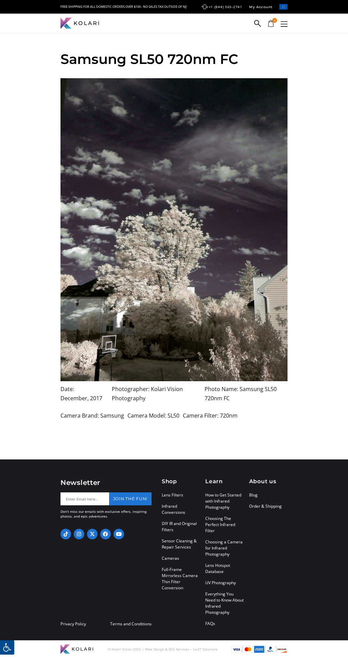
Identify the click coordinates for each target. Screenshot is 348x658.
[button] (284, 24)
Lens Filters (172, 495)
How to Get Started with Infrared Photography (223, 501)
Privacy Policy (73, 624)
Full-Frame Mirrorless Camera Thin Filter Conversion (180, 579)
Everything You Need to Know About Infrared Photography (224, 603)
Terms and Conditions (131, 624)
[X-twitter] (92, 534)
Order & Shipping (265, 506)
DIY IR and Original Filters (179, 527)
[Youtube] (119, 534)
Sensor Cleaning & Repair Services (179, 544)
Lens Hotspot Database (217, 568)
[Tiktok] (65, 534)
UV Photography (220, 583)
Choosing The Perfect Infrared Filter (220, 525)
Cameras (170, 558)
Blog (253, 495)
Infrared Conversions (173, 509)
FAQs (210, 623)
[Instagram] (79, 534)
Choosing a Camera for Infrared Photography (224, 548)
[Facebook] (105, 534)
